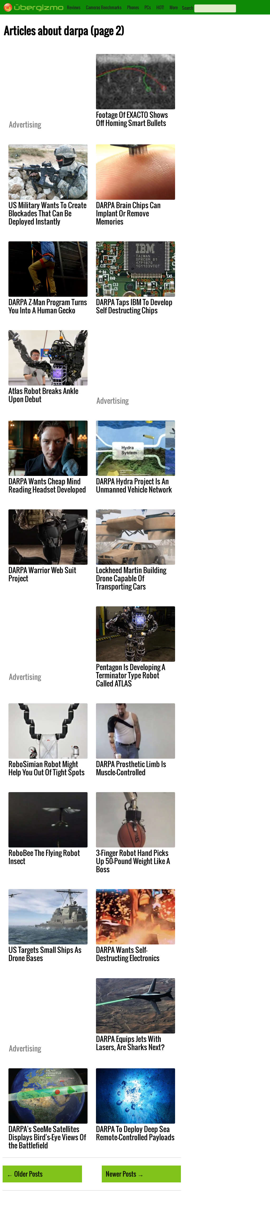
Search (187, 8)
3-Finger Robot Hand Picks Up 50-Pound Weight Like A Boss (133, 860)
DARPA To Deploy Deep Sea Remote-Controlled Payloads (135, 1133)
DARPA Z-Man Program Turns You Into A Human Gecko (47, 306)
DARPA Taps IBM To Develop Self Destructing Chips (134, 306)
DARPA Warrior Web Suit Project (42, 574)
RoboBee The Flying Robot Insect (44, 856)
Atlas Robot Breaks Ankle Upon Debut (43, 395)
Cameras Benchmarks (104, 7)
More (174, 7)
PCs (147, 7)
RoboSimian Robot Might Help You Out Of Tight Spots (46, 768)
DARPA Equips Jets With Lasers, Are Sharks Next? (130, 1043)
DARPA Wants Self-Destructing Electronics (128, 953)
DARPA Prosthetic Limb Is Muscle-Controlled (131, 768)
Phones (133, 7)
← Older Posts (24, 1173)
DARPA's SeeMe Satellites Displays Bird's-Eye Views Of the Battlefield (47, 1137)
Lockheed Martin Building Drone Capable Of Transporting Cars (131, 578)
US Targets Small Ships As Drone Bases (44, 953)
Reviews (73, 7)
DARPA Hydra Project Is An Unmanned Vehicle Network (134, 485)
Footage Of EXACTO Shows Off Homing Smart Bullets (132, 118)
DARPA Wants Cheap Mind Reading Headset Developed (47, 485)
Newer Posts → (125, 1173)
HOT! (160, 7)
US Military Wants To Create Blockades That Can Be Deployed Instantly (47, 213)
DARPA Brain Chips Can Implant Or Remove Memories (128, 213)
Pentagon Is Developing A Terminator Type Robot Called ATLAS (130, 675)
